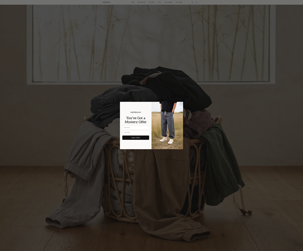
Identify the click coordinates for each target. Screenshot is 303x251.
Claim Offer (135, 138)
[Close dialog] (181, 103)
